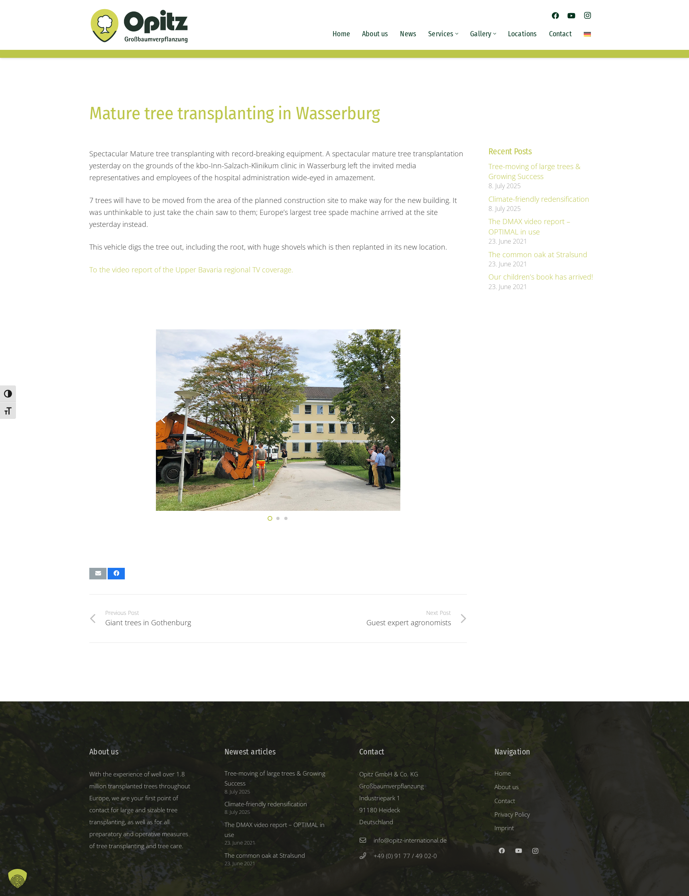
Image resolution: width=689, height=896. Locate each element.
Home (502, 773)
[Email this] (97, 573)
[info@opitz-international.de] (366, 840)
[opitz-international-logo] (139, 26)
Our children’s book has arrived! (540, 277)
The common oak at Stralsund (537, 254)
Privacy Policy (512, 814)
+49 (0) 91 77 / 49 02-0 (405, 856)
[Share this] (116, 573)
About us (506, 787)
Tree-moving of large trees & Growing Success (534, 171)
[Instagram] (587, 15)
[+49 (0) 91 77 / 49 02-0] (366, 856)
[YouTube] (571, 15)
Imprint (504, 828)
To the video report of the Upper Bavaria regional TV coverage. (191, 269)
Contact (504, 801)
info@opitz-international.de (410, 840)
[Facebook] (555, 15)
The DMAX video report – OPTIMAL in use (529, 226)
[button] (456, 34)
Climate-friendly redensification (538, 199)
